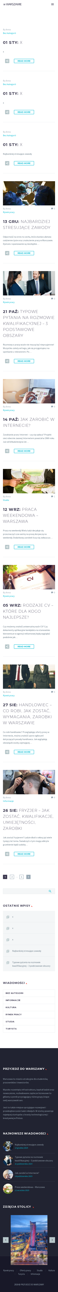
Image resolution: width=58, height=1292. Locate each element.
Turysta (11, 1028)
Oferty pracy (25, 1270)
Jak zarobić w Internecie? (27, 1172)
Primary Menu (52, 4)
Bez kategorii (9, 33)
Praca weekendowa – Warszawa (30, 1187)
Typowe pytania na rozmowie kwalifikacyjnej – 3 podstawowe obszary (31, 964)
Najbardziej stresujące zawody (26, 950)
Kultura (11, 1007)
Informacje (8, 801)
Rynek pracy (8, 212)
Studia (6, 500)
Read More (24, 61)
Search (50, 891)
